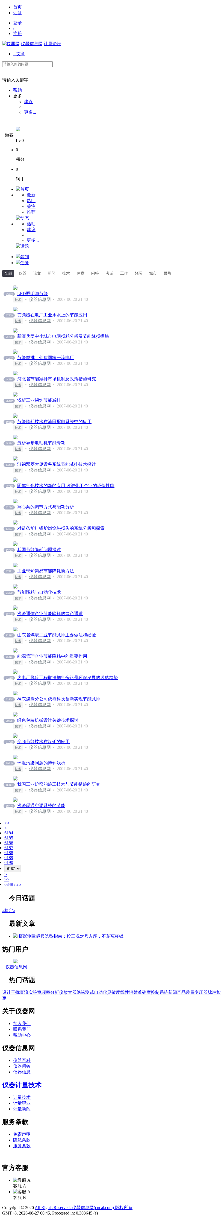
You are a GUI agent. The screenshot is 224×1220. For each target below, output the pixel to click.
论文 (37, 273)
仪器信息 (22, 1072)
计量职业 (22, 1103)
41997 (9, 528)
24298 (9, 592)
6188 (8, 852)
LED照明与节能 (32, 293)
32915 (9, 635)
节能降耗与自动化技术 (39, 592)
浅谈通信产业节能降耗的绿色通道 (50, 613)
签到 (24, 256)
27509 (9, 315)
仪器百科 (22, 1060)
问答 (95, 273)
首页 (17, 7)
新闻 (51, 273)
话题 (17, 12)
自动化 (100, 992)
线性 (124, 992)
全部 (8, 273)
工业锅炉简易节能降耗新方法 (45, 571)
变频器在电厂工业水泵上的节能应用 (52, 315)
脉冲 (212, 992)
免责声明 (22, 1134)
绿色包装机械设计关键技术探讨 (47, 720)
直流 (24, 992)
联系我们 (22, 1029)
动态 (24, 218)
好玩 (138, 273)
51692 (9, 358)
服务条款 (22, 1145)
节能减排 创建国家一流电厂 (45, 357)
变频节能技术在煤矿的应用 (43, 741)
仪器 (22, 273)
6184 (8, 833)
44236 (9, 379)
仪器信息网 (40, 299)
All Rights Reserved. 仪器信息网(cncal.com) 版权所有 (83, 1207)
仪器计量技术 (22, 1084)
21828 (9, 699)
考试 (109, 273)
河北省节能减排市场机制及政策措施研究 (56, 379)
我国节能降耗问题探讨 (39, 549)
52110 (9, 486)
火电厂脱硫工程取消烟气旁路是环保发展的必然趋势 (67, 677)
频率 (46, 992)
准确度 (144, 992)
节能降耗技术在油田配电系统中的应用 (54, 421)
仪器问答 (22, 1066)
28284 (9, 443)
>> (6, 879)
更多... (30, 112)
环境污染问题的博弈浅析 (41, 763)
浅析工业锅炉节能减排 (39, 400)
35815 (9, 656)
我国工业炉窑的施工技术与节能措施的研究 (58, 784)
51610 (9, 678)
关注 (31, 206)
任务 (24, 262)
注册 (17, 33)
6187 (8, 847)
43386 (9, 464)
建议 (28, 101)
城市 (153, 273)
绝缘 (80, 992)
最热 (167, 273)
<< (6, 823)
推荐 (31, 212)
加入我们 (22, 1023)
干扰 (15, 992)
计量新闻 (22, 1109)
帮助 (17, 90)
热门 (31, 200)
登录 (17, 23)
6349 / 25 (12, 884)
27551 (9, 571)
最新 (31, 195)
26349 (9, 400)
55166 (9, 336)
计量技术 (22, 1097)
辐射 (133, 992)
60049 (9, 763)
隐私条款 (22, 1140)
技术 (66, 273)
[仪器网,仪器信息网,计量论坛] (31, 43)
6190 (8, 862)
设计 (6, 992)
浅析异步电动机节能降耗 (41, 443)
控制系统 (159, 992)
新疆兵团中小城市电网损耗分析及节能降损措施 (63, 336)
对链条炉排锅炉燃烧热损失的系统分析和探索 (61, 528)
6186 (8, 842)
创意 (80, 273)
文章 (19, 53)
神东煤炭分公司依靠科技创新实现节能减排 (58, 699)
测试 (89, 992)
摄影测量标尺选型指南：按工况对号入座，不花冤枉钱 (71, 936)
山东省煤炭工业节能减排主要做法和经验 (56, 635)
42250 (9, 614)
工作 (124, 273)
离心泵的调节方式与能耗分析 (45, 507)
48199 (9, 806)
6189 (8, 857)
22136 (9, 507)
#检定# (8, 910)
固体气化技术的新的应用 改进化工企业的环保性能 (65, 485)
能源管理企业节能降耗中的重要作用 (52, 656)
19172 (9, 550)
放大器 (69, 992)
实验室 (35, 992)
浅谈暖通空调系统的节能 (41, 805)
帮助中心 (22, 1035)
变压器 (201, 992)
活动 (31, 224)
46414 (9, 784)
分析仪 (56, 992)
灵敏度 (113, 992)
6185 (8, 837)
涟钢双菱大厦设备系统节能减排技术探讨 (56, 464)
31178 (9, 742)
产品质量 (185, 992)
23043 (9, 294)
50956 (9, 720)
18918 (9, 422)
